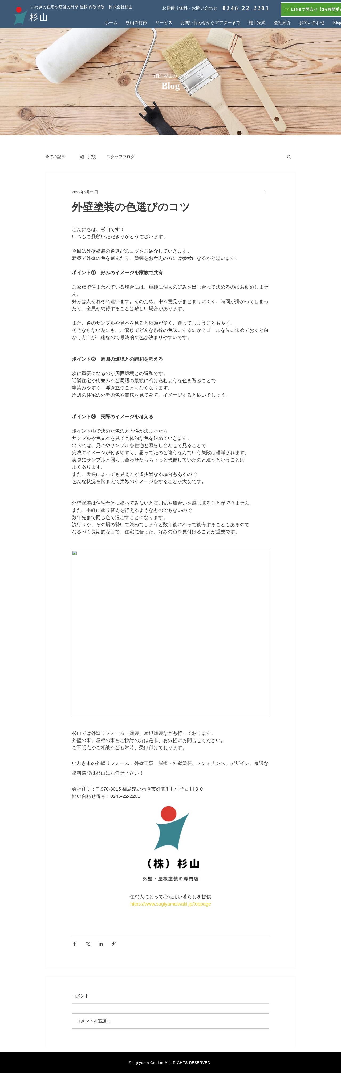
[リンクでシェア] (113, 943)
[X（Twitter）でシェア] (87, 943)
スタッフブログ (121, 156)
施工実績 (86, 156)
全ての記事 (55, 156)
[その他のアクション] (266, 192)
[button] (288, 156)
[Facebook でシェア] (74, 943)
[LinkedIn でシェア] (100, 943)
